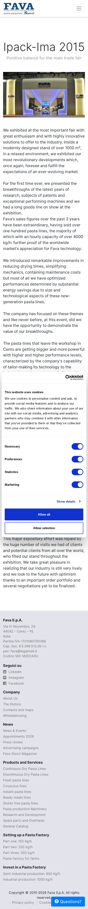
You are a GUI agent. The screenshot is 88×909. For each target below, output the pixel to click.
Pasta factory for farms (21, 858)
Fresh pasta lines (16, 780)
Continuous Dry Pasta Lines (24, 769)
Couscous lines (14, 786)
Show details (66, 501)
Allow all (44, 514)
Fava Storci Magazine (20, 754)
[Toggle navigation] (79, 8)
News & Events (14, 731)
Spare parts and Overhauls (23, 820)
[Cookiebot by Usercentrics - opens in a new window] (65, 377)
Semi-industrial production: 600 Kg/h (31, 874)
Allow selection (44, 528)
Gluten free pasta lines (20, 803)
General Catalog (15, 826)
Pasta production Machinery (25, 809)
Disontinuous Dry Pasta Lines (25, 774)
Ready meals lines (17, 797)
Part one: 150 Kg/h (17, 841)
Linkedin (14, 672)
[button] (9, 94)
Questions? (70, 901)
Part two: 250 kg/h (18, 847)
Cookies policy (50, 902)
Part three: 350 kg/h (19, 853)
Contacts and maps (18, 710)
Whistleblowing (15, 716)
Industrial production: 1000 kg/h (28, 879)
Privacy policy (23, 902)
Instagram (16, 677)
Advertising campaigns (21, 748)
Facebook (16, 683)
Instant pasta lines (17, 792)
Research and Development (24, 815)
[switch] (77, 459)
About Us (10, 698)
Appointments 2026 (18, 736)
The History (12, 704)
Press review (13, 742)
